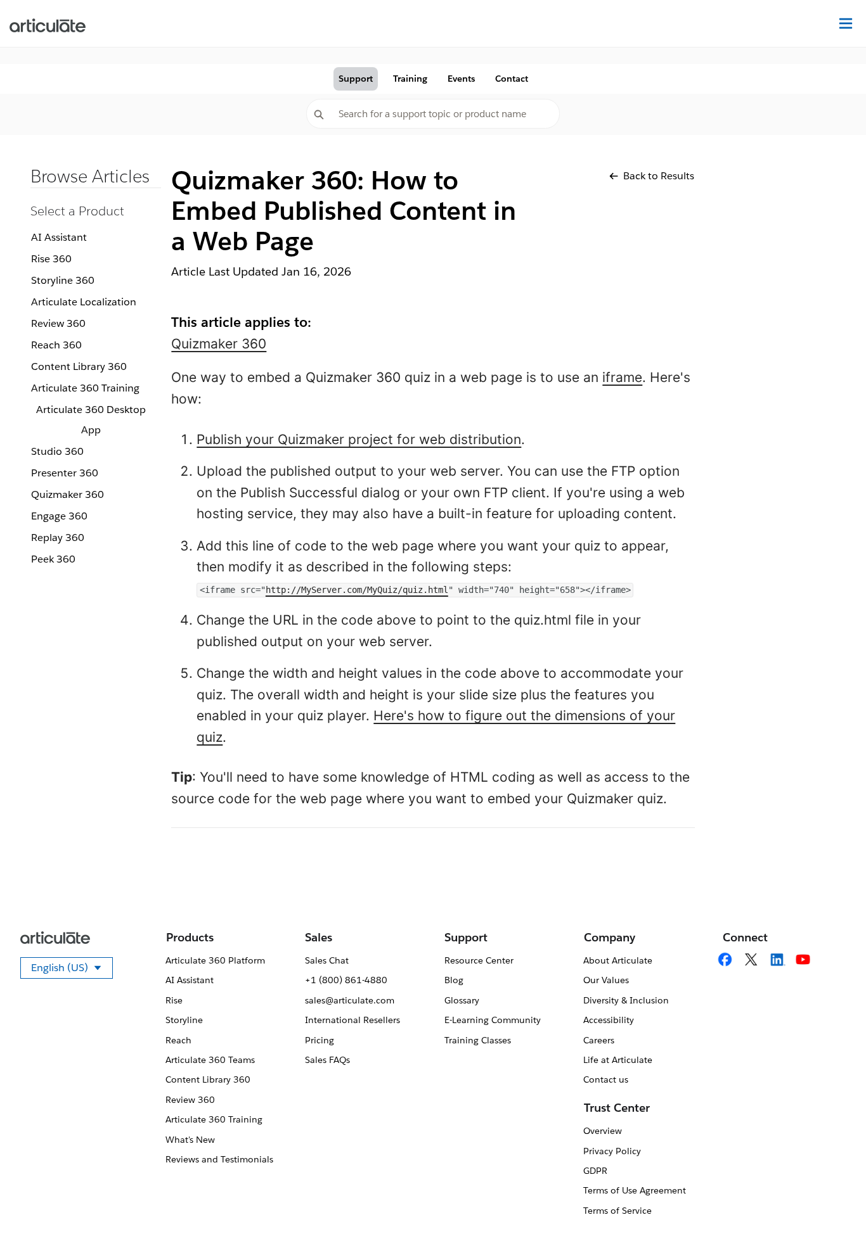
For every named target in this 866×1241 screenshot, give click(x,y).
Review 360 (58, 323)
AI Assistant (59, 237)
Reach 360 (56, 345)
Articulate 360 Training (85, 388)
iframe (622, 377)
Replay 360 (57, 537)
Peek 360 (53, 559)
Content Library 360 (79, 366)
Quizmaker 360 (67, 494)
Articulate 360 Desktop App (91, 419)
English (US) (72, 970)
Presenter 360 (64, 473)
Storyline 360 (62, 280)
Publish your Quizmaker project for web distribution (359, 439)
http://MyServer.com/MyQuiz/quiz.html (357, 590)
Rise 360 (51, 258)
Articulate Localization (83, 302)
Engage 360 (59, 516)
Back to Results (658, 175)
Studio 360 (57, 451)
